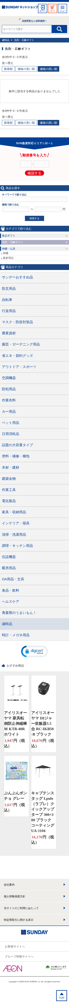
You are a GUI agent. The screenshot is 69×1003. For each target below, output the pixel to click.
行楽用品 (9, 311)
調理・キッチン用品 (17, 546)
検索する (34, 218)
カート (52, 11)
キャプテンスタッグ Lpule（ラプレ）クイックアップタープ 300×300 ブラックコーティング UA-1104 (42, 812)
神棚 (5, 253)
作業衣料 (9, 400)
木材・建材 (10, 467)
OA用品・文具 (13, 579)
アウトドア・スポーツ (19, 367)
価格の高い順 (48, 69)
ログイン (42, 11)
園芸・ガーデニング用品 (21, 344)
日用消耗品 (10, 434)
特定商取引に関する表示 (18, 919)
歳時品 (5, 40)
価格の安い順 (26, 69)
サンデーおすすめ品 (17, 277)
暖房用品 (9, 568)
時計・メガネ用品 (16, 635)
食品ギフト (8, 235)
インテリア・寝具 (16, 523)
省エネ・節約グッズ (17, 356)
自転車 (7, 300)
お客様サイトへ (15, 946)
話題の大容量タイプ (17, 445)
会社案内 (9, 884)
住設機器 (9, 557)
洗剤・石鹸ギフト (24, 40)
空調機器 (9, 378)
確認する (34, 173)
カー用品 (9, 411)
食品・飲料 (10, 590)
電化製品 (9, 501)
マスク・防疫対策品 (17, 322)
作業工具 (9, 490)
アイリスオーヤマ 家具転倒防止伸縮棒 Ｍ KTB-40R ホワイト (15, 723)
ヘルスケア (10, 602)
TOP (61, 997)
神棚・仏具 (8, 248)
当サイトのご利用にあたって (21, 908)
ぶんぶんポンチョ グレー (15, 795)
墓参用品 (8, 257)
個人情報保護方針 (14, 896)
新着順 (8, 69)
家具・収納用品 (14, 512)
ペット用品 (10, 423)
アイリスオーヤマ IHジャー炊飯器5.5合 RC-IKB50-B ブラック (42, 723)
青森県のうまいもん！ (19, 613)
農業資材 (9, 333)
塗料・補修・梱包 (16, 456)
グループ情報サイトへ (19, 956)
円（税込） (14, 743)
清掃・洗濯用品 (14, 534)
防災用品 (9, 289)
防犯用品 (9, 389)
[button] (34, 651)
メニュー (62, 11)
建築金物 (9, 479)
